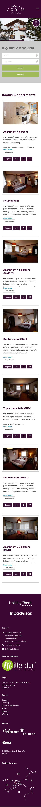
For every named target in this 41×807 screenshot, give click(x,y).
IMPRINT (5, 688)
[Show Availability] (23, 159)
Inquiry (5, 700)
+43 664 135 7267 (12, 645)
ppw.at (4, 754)
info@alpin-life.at (12, 649)
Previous (5, 113)
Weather (5, 714)
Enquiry (8, 159)
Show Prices (9, 152)
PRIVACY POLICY (8, 685)
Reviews (5, 711)
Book (16, 159)
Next (36, 113)
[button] (37, 9)
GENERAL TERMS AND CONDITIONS (16, 682)
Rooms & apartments (10, 705)
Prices (4, 708)
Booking (5, 703)
